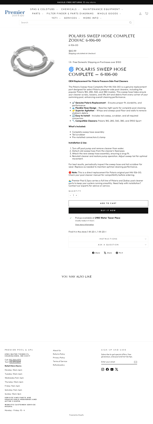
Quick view (21, 315)
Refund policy (59, 365)
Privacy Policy (59, 357)
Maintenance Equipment (102, 9)
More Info (91, 18)
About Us (57, 350)
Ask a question (108, 245)
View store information (84, 225)
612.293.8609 (15, 362)
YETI (55, 18)
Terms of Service (60, 361)
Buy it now (108, 210)
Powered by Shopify (76, 415)
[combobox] (76, 22)
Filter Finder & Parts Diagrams (70, 13)
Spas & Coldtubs (43, 9)
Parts (36, 13)
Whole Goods (108, 13)
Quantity (75, 191)
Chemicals (69, 9)
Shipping (72, 53)
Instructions (108, 239)
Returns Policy (59, 354)
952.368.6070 (15, 360)
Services (71, 18)
